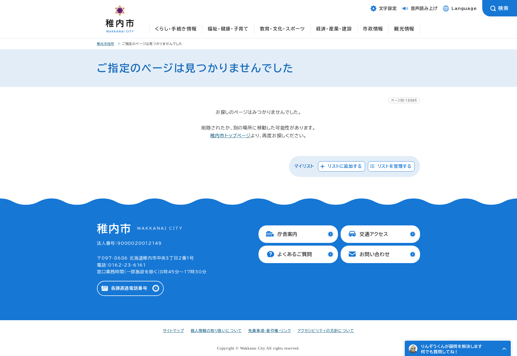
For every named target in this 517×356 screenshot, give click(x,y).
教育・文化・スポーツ (282, 28)
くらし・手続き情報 (176, 28)
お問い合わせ (374, 254)
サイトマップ (173, 331)
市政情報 (373, 28)
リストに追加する (345, 166)
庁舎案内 (287, 234)
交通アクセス (373, 234)
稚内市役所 (105, 43)
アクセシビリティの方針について (326, 331)
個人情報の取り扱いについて (216, 331)
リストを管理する (395, 166)
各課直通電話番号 (129, 288)
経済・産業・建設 (334, 28)
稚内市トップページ (230, 135)
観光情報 (404, 28)
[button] (504, 348)
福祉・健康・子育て (228, 28)
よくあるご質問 (294, 254)
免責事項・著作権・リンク (269, 331)
